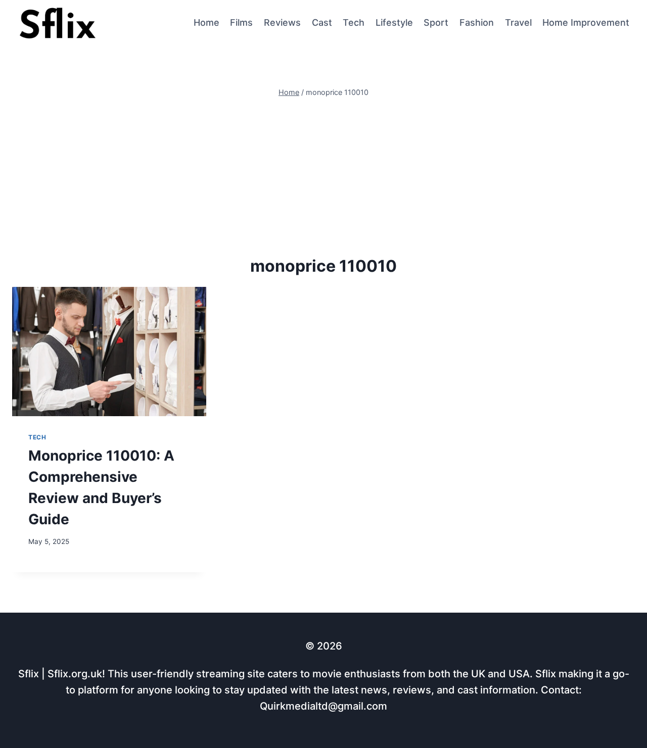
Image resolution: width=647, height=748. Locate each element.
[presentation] (109, 351)
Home (206, 22)
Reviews (282, 22)
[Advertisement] (323, 175)
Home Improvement (585, 22)
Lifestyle (394, 22)
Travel (518, 22)
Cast (322, 22)
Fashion (476, 22)
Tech (353, 22)
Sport (436, 22)
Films (241, 22)
